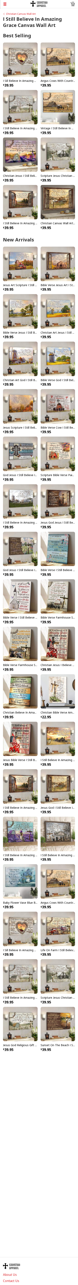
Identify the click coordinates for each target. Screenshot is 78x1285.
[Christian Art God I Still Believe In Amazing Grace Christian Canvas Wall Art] (20, 358)
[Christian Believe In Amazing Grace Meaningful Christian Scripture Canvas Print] (20, 691)
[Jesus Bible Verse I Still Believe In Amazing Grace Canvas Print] (20, 738)
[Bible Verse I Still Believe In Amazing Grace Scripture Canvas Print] (20, 596)
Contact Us (11, 1281)
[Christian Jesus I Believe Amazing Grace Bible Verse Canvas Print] (58, 643)
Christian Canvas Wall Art (21, 14)
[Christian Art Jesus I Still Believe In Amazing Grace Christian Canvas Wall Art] (58, 311)
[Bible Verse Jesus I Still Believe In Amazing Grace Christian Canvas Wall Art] (20, 311)
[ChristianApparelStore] (39, 3)
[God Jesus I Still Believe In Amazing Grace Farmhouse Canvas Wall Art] (20, 548)
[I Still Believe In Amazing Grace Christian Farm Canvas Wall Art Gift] (20, 501)
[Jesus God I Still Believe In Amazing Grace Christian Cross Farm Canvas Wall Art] (58, 786)
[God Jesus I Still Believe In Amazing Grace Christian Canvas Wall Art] (20, 453)
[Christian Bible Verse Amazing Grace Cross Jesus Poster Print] (58, 691)
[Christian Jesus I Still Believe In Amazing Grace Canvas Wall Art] (20, 154)
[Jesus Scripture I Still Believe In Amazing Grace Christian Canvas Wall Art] (20, 406)
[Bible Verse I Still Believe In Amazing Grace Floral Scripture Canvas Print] (58, 548)
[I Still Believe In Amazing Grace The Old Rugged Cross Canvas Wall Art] (58, 738)
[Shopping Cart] (72, 4)
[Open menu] (15, 4)
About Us (10, 1274)
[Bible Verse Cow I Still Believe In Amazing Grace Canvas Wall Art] (58, 406)
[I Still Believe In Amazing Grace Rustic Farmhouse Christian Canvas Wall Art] (20, 107)
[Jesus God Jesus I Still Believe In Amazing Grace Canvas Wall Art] (58, 501)
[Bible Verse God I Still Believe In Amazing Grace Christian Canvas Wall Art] (58, 358)
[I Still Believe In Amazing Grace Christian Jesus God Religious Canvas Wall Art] (20, 202)
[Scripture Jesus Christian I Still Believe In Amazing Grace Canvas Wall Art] (58, 154)
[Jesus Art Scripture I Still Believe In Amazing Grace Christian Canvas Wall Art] (20, 263)
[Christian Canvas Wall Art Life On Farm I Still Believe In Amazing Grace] (58, 202)
